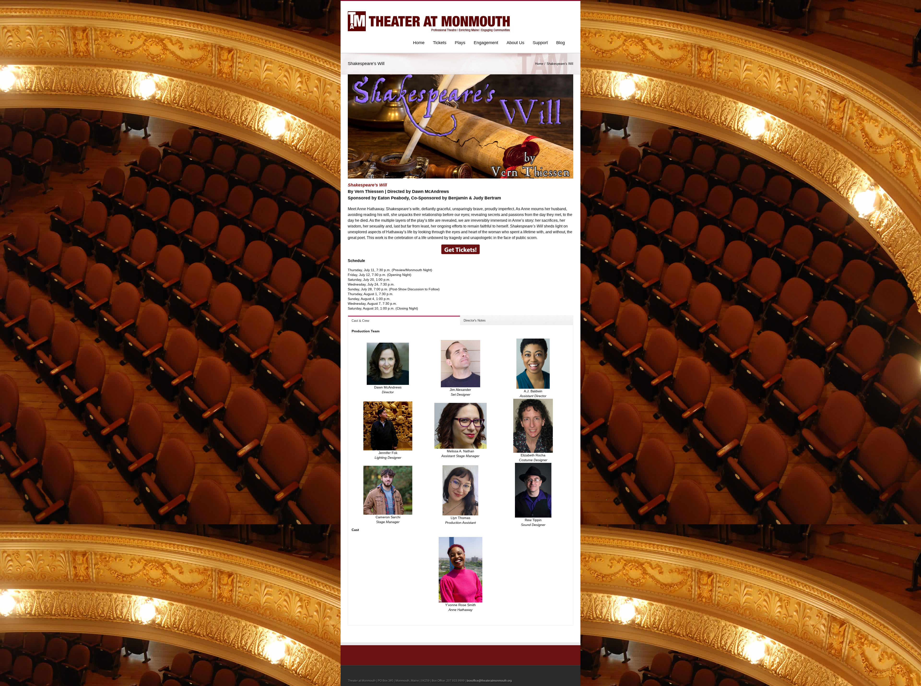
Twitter (564, 5)
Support (540, 42)
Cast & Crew (360, 320)
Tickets (439, 42)
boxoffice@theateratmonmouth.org (489, 680)
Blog (560, 42)
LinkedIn (556, 5)
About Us (515, 42)
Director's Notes (475, 320)
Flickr (537, 6)
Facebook (572, 6)
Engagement (486, 42)
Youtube (547, 7)
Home (419, 42)
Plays (460, 42)
